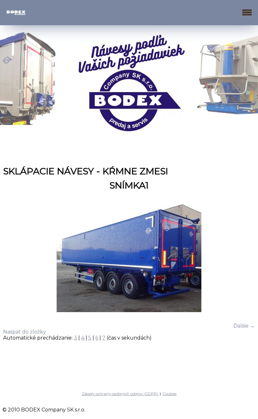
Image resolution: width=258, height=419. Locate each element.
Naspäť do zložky (24, 332)
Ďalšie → (244, 326)
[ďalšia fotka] (245, 258)
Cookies (170, 393)
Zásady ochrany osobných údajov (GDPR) (120, 393)
